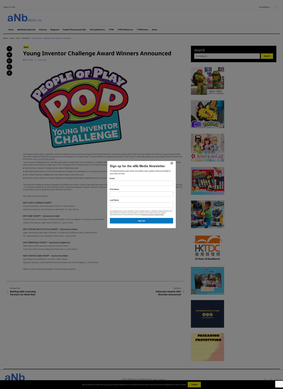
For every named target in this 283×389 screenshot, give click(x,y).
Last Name (114, 200)
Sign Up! (141, 221)
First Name (114, 189)
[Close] (171, 163)
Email (112, 178)
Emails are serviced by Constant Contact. (153, 214)
